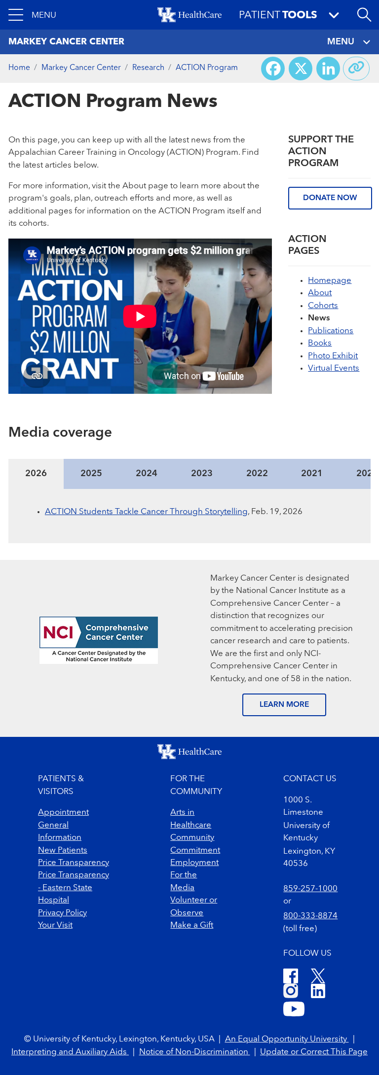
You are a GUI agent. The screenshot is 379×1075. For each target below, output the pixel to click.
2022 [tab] (257, 473)
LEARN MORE (284, 705)
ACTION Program (207, 68)
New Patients (62, 850)
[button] (32, 15)
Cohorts (323, 306)
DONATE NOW (330, 198)
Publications (330, 331)
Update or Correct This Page (314, 1052)
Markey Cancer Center (81, 68)
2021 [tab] (312, 473)
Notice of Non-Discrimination (194, 1052)
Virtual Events (333, 368)
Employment (194, 863)
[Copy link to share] (356, 68)
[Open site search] (364, 15)
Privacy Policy (62, 913)
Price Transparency (73, 863)
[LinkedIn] (318, 992)
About (320, 293)
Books (320, 343)
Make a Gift (191, 925)
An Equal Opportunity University (287, 1039)
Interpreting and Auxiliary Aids (70, 1052)
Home (19, 68)
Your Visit (55, 925)
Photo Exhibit (333, 356)
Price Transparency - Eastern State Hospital (73, 887)
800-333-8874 (310, 916)
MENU (340, 41)
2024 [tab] (146, 473)
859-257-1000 (310, 889)
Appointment (63, 812)
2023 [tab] (202, 473)
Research (148, 68)
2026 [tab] (36, 473)
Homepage (329, 281)
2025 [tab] (91, 473)
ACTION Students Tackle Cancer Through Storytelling (146, 512)
